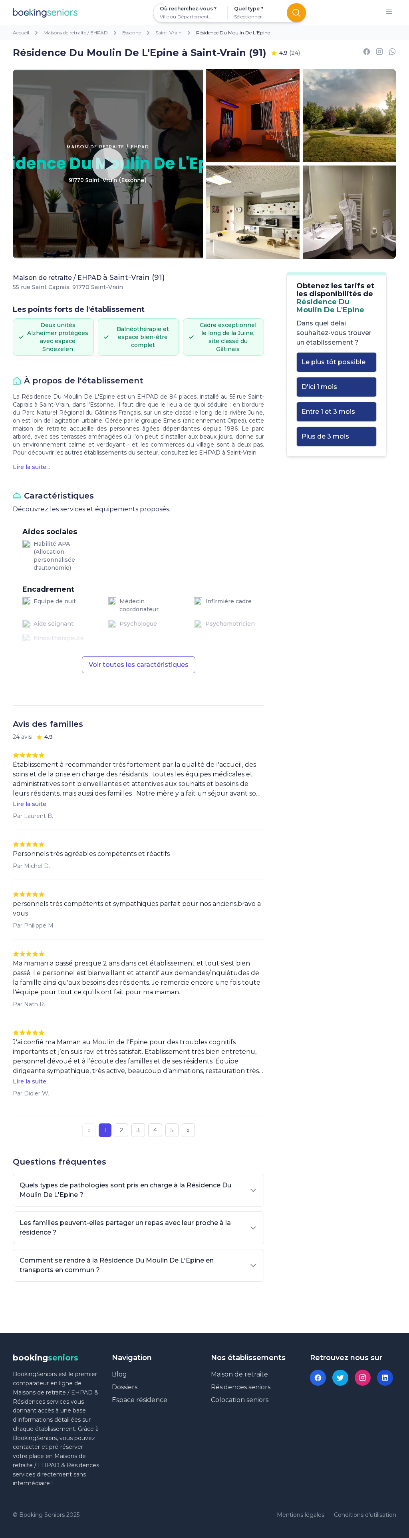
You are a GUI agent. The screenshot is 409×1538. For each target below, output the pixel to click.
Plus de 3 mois (325, 436)
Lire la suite (29, 804)
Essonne (131, 33)
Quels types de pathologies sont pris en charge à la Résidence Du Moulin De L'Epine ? (125, 1190)
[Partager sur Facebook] (367, 53)
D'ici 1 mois (319, 387)
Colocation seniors (239, 1400)
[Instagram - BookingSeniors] (363, 1378)
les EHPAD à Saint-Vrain (223, 452)
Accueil (21, 33)
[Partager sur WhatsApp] (392, 53)
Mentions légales (300, 1514)
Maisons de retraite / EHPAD (76, 33)
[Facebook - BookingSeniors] (318, 1378)
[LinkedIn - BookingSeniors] (385, 1378)
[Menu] (389, 13)
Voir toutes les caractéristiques (139, 664)
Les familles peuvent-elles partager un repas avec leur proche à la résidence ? (125, 1227)
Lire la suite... (31, 467)
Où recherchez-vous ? (188, 9)
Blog (119, 1374)
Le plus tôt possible (333, 362)
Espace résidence (139, 1400)
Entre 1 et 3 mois (328, 411)
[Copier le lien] (379, 53)
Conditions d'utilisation (365, 1514)
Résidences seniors (240, 1387)
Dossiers (124, 1387)
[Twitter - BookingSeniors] (340, 1378)
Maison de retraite (239, 1374)
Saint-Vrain (168, 33)
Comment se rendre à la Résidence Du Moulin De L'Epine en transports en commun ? (117, 1265)
